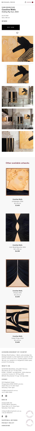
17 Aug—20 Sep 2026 (15, 376)
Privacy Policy (8, 423)
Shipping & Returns (10, 420)
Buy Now (10, 27)
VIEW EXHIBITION (8, 7)
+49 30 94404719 (7, 412)
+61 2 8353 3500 (7, 392)
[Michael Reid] (12, 2)
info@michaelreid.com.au (10, 390)
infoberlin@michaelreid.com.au (11, 411)
